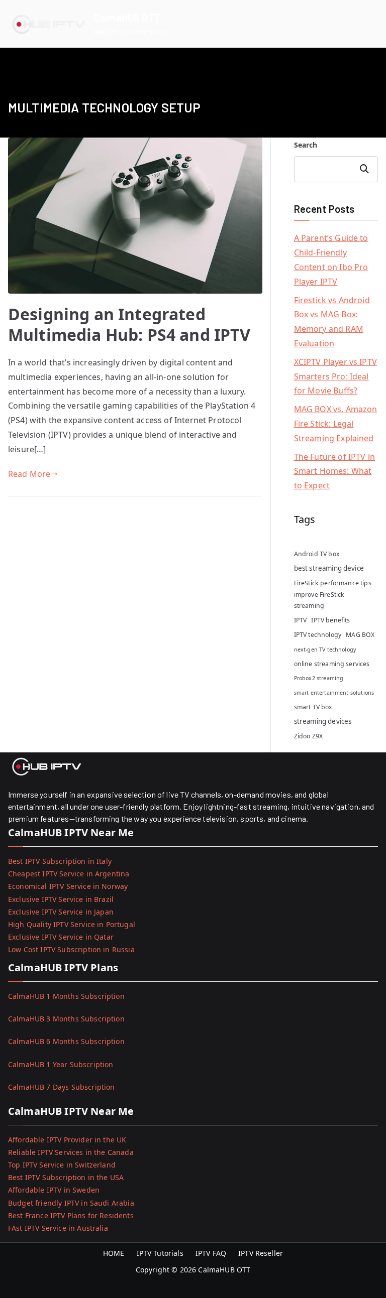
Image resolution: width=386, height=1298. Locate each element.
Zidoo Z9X (308, 736)
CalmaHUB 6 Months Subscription (66, 1041)
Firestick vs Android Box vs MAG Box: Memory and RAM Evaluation (332, 322)
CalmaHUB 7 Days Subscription (61, 1087)
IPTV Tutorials (160, 1253)
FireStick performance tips (332, 583)
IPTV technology (317, 634)
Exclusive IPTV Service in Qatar (61, 937)
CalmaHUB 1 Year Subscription (60, 1064)
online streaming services (332, 664)
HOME (114, 1253)
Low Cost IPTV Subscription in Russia (71, 949)
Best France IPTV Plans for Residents (71, 1215)
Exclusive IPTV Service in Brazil (61, 899)
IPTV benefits (330, 620)
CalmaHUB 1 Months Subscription (66, 996)
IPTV (300, 620)
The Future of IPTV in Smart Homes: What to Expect (334, 471)
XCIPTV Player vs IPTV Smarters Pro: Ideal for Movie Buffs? (335, 376)
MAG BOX (360, 634)
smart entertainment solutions (334, 692)
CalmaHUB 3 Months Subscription (66, 1018)
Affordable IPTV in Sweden (54, 1190)
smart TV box (313, 707)
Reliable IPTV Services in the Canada (71, 1152)
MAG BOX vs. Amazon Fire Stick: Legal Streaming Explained (335, 424)
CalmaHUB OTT (126, 18)
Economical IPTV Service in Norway (68, 886)
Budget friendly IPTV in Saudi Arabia (71, 1203)
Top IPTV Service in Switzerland (62, 1165)
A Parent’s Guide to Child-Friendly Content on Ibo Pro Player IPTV (331, 259)
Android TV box (316, 554)
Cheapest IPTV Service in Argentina (68, 873)
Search (306, 145)
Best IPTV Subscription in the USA (66, 1177)
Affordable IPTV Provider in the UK (67, 1139)
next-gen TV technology (325, 649)
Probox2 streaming (319, 678)
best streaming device (329, 568)
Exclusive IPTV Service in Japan (61, 912)
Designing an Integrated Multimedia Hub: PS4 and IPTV (129, 324)
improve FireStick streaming (319, 600)
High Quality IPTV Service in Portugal (71, 924)
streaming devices (323, 721)
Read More (29, 473)
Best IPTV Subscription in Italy (60, 861)
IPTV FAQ (211, 1253)
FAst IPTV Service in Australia (58, 1228)
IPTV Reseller (260, 1253)
